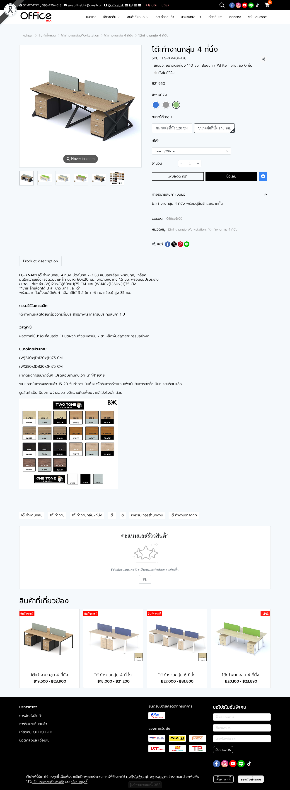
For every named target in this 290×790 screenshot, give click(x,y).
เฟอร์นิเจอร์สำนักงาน (147, 515)
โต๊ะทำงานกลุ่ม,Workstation (80, 35)
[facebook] (232, 5)
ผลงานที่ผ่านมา (191, 17)
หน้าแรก (91, 17)
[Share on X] (174, 244)
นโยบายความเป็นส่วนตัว (48, 782)
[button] (222, 5)
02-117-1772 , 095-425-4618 (41, 5)
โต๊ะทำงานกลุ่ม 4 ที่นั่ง (118, 35)
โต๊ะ (111, 515)
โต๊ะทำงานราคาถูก (183, 515)
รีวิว (145, 579)
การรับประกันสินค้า (33, 724)
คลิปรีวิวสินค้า (164, 17)
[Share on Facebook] (167, 244)
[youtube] (244, 5)
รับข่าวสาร (223, 749)
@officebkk (116, 5)
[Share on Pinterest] (180, 244)
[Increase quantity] (198, 163)
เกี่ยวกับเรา (215, 17)
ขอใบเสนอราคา (258, 17)
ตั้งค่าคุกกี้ (223, 779)
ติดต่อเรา (235, 17)
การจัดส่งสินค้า (30, 716)
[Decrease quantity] (181, 163)
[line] (251, 5)
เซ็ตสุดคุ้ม (110, 17)
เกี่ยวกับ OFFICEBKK (35, 732)
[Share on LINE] (186, 244)
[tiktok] (257, 5)
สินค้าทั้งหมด (136, 17)
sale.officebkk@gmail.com (85, 5)
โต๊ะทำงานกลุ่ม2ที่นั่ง (87, 515)
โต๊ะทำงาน (57, 515)
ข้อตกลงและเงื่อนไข (34, 740)
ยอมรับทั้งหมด (251, 779)
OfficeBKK (174, 218)
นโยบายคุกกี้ (79, 782)
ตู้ (122, 515)
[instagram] (238, 5)
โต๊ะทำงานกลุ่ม (32, 515)
